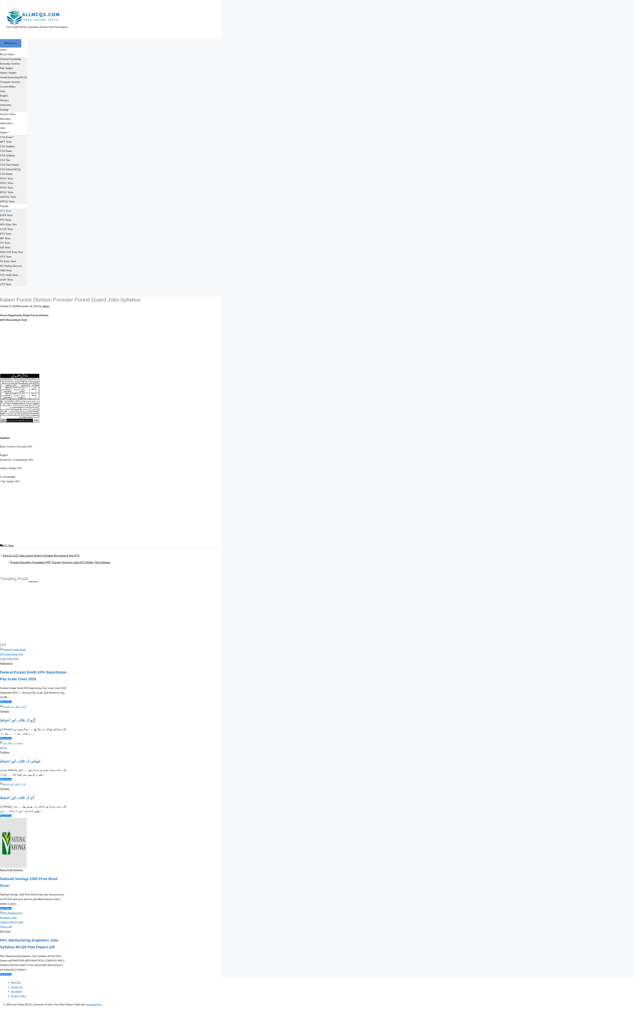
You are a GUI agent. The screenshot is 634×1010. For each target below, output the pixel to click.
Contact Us (17, 987)
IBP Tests (5, 238)
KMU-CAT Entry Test (11, 252)
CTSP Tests (6, 229)
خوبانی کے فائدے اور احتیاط (20, 761)
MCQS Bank (7, 54)
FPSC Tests (6, 187)
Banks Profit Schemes (11, 870)
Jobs (2, 127)
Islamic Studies (8, 72)
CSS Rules (6, 151)
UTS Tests (5, 284)
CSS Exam (6, 137)
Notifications (6, 663)
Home (3, 49)
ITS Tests (5, 242)
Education (5, 118)
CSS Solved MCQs (10, 169)
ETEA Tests (6, 215)
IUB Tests (5, 247)
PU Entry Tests (8, 261)
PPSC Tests (6, 178)
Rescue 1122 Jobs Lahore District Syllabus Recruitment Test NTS (41, 555)
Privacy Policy (18, 996)
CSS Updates (7, 146)
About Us (16, 982)
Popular (4, 206)
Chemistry (5, 105)
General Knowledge (10, 59)
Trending (4, 711)
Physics (4, 100)
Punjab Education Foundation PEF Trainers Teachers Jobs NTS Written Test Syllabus (60, 562)
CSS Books (6, 174)
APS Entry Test (8, 224)
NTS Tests (5, 210)
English (4, 95)
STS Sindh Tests (9, 275)
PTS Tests (5, 219)
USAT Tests (6, 279)
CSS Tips (5, 160)
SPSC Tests (6, 183)
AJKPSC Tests (8, 196)
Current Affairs (8, 86)
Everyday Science (10, 63)
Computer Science (10, 82)
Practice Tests (7, 114)
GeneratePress (93, 1004)
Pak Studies (6, 68)
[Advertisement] (111, 349)
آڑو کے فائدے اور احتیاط (17, 720)
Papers (4, 132)
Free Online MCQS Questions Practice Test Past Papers (37, 27)
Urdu (2, 91)
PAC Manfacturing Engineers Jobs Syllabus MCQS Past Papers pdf (29, 943)
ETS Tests (5, 233)
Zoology (4, 109)
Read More (6, 702)
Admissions (6, 123)
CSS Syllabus (7, 155)
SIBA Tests (6, 270)
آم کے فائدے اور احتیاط (17, 798)
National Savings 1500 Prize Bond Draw (28, 882)
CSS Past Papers (9, 164)
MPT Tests (6, 141)
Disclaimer (16, 991)
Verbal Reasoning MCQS (13, 77)
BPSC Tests (6, 192)
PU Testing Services (11, 266)
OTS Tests (6, 256)
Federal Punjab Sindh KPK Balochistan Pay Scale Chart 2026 (33, 675)
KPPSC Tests (7, 201)
